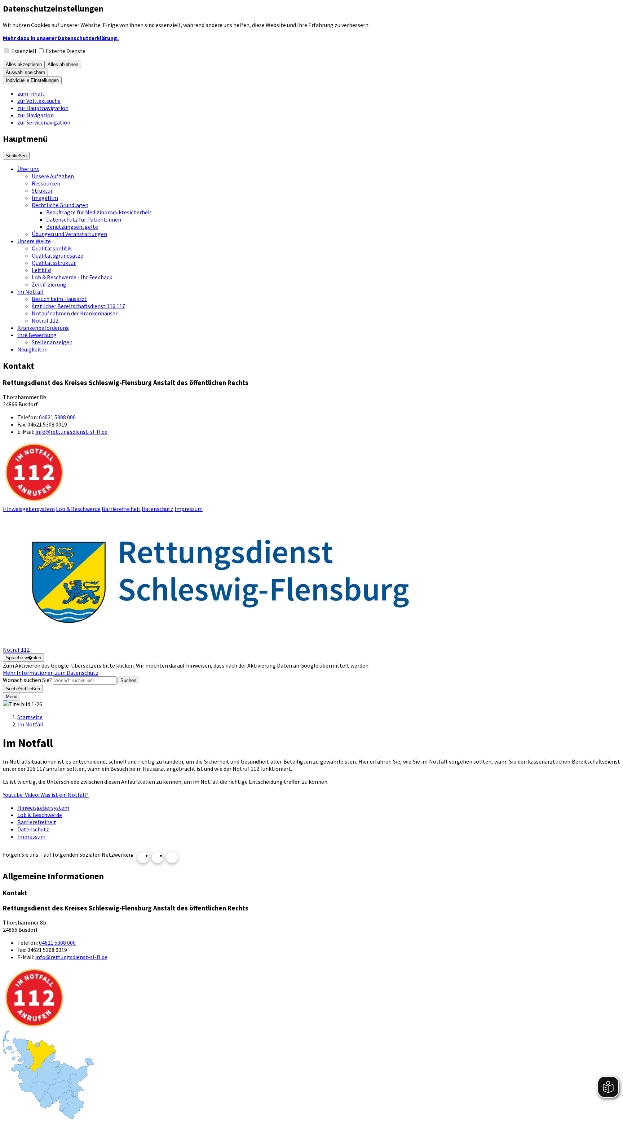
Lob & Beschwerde (78, 508)
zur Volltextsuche (39, 100)
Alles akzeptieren (24, 64)
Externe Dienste (65, 50)
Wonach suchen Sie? (27, 679)
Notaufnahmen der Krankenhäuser (75, 313)
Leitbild (41, 270)
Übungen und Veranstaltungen (69, 233)
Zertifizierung (49, 284)
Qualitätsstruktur (54, 262)
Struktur (42, 190)
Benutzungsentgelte (72, 226)
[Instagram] (143, 857)
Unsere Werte (34, 241)
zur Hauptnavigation (43, 108)
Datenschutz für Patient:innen (83, 219)
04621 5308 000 (57, 417)
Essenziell (23, 50)
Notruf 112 (45, 320)
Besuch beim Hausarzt (59, 298)
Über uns (28, 168)
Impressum (188, 508)
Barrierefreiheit (121, 508)
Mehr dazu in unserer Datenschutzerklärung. (61, 37)
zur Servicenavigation (43, 122)
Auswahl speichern (25, 72)
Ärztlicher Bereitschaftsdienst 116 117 (78, 306)
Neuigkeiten (32, 349)
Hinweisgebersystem (29, 508)
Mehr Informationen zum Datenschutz (50, 672)
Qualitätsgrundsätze (57, 255)
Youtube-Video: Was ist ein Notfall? (46, 794)
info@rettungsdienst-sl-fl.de (71, 431)
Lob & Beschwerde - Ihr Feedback (72, 277)
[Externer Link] (48, 1075)
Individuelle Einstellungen (32, 80)
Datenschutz (157, 508)
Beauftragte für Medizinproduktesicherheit (99, 212)
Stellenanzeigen (52, 342)
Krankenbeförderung (43, 327)
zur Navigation (35, 115)
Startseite (30, 717)
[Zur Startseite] (219, 642)
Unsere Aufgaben (53, 176)
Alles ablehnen (63, 64)
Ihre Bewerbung (37, 334)
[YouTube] (157, 857)
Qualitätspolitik (52, 248)
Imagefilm (45, 197)
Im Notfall (30, 291)
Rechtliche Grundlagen (60, 205)
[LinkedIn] (172, 857)
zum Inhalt (31, 93)
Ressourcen (46, 183)
